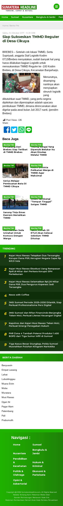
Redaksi (16, 495)
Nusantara (27, 17)
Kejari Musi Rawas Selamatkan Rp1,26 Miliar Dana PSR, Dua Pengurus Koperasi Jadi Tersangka (34, 284)
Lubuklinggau (8, 379)
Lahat (4, 374)
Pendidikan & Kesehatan (20, 462)
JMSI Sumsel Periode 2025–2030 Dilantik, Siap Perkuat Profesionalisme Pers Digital (35, 303)
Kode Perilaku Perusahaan (47, 500)
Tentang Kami (25, 495)
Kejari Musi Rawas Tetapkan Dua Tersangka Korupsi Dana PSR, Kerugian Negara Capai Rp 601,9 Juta (35, 258)
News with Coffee (19, 294)
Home (5, 17)
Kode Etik (45, 497)
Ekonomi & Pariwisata (39, 473)
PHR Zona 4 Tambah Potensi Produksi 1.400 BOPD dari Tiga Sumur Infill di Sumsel (34, 334)
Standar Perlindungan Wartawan (27, 497)
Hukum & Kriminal (38, 464)
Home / (6, 25)
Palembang (7, 411)
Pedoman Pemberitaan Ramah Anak (20, 500)
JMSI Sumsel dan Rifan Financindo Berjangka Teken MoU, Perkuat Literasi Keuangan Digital (35, 314)
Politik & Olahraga (18, 473)
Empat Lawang (9, 370)
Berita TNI (14, 25)
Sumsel (15, 17)
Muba (4, 388)
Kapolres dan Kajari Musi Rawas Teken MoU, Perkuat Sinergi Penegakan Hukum (34, 324)
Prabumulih (7, 420)
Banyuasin (7, 365)
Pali (3, 415)
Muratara (6, 392)
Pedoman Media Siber (41, 495)
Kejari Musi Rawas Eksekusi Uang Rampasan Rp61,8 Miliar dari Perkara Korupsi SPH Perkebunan (34, 271)
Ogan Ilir (6, 402)
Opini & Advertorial (20, 482)
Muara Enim (8, 383)
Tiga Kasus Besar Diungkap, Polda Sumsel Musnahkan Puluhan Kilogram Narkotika (33, 345)
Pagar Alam (7, 406)
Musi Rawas (8, 397)
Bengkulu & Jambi (45, 17)
